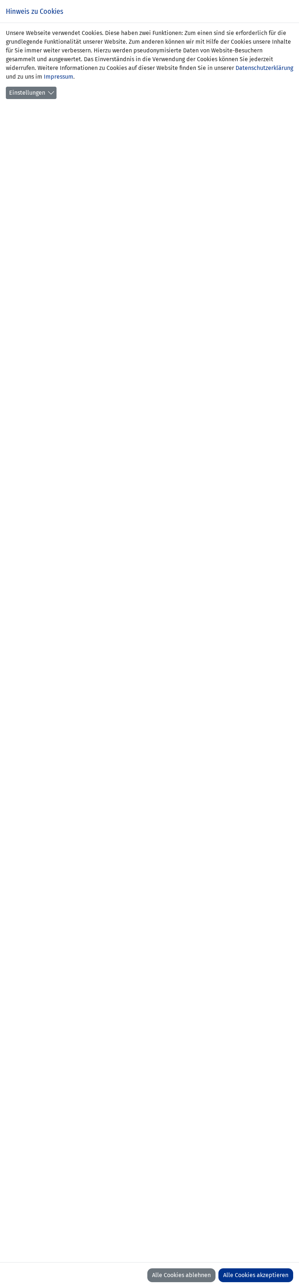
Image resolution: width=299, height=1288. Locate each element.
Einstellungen (27, 92)
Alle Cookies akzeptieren (255, 1275)
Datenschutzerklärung (264, 67)
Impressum (58, 76)
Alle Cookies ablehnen (181, 1275)
